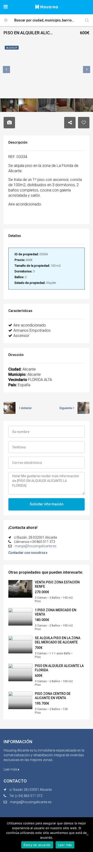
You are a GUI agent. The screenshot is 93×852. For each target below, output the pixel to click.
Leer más (11, 769)
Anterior (26, 408)
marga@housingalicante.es (35, 546)
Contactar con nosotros (27, 553)
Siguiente (66, 408)
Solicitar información (46, 504)
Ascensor (21, 335)
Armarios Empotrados (32, 330)
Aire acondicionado (29, 325)
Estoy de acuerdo (37, 845)
